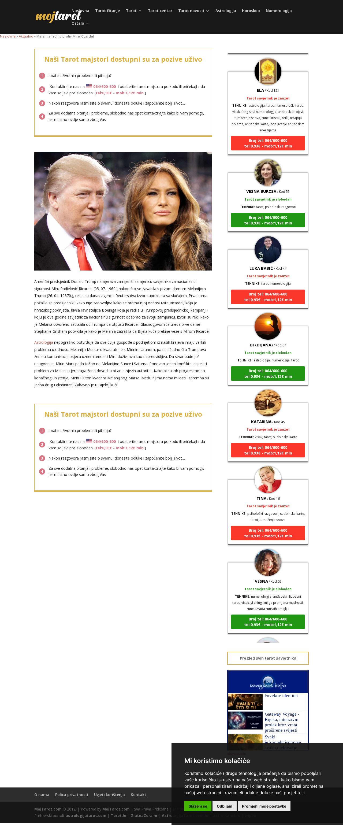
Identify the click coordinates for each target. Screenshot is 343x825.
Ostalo (78, 23)
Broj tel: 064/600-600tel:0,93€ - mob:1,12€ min (268, 134)
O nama (41, 794)
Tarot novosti (191, 11)
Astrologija (225, 11)
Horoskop (251, 11)
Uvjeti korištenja (109, 794)
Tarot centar (160, 11)
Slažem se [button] (198, 806)
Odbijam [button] (224, 806)
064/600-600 (104, 86)
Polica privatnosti (71, 794)
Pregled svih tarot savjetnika (268, 658)
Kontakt (138, 794)
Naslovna (80, 11)
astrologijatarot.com (86, 815)
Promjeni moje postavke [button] (264, 806)
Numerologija (279, 11)
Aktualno (26, 36)
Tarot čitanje (107, 11)
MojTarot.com (48, 809)
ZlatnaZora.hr (144, 815)
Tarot (131, 11)
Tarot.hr (119, 815)
